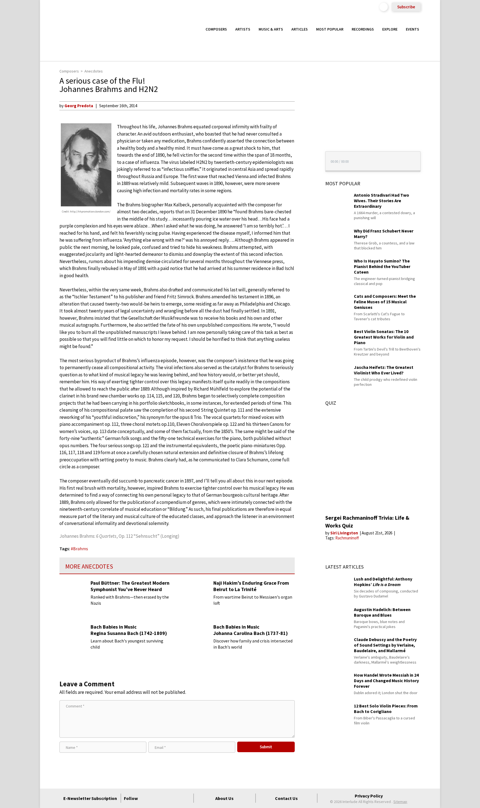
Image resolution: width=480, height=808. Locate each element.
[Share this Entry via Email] (305, 105)
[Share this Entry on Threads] (305, 150)
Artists (242, 29)
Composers (216, 29)
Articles (299, 29)
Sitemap (400, 801)
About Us (224, 798)
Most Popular (329, 29)
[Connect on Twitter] (156, 798)
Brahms (80, 548)
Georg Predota (78, 105)
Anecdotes (93, 71)
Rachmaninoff (347, 538)
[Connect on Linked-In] (176, 798)
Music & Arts (271, 29)
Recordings (363, 29)
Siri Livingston (344, 533)
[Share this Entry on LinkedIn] (305, 141)
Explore (390, 29)
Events (412, 29)
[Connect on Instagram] (166, 798)
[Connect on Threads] (186, 798)
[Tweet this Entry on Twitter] (305, 132)
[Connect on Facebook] (146, 798)
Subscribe (406, 6)
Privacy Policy (369, 796)
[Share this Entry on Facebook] (305, 123)
